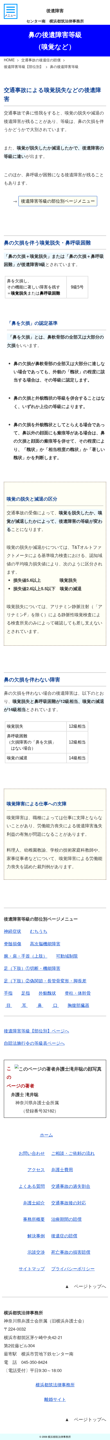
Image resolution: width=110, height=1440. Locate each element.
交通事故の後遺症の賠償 (41, 59)
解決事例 (36, 1235)
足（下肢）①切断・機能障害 (32, 968)
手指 (8, 993)
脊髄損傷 (12, 943)
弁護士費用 (62, 1169)
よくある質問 (32, 1186)
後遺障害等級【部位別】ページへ (36, 1030)
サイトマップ (32, 1268)
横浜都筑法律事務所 (55, 1384)
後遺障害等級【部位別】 (23, 66)
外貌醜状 (47, 993)
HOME (9, 59)
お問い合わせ (32, 1153)
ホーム (46, 1134)
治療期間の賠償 (66, 1219)
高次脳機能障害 (45, 943)
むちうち (38, 931)
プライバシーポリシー (73, 1268)
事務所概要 (34, 1219)
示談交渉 (36, 1252)
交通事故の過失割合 (70, 1186)
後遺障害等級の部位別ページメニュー (58, 201)
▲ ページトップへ (85, 1286)
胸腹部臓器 (78, 1005)
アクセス (36, 1169)
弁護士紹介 (34, 1202)
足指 (25, 993)
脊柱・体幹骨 (78, 993)
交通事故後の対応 (68, 1202)
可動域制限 (67, 956)
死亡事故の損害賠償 (70, 1252)
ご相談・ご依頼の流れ (73, 1153)
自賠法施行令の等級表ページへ (34, 1043)
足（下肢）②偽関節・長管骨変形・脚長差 (45, 980)
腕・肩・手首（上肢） (25, 956)
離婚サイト (55, 1399)
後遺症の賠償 (64, 1235)
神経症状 (12, 931)
